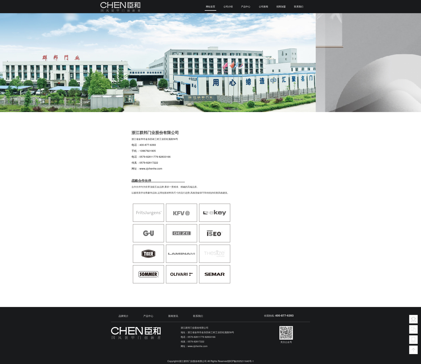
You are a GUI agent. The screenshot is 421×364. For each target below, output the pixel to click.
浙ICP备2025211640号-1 (241, 361)
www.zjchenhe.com (150, 168)
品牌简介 (123, 316)
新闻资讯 (173, 316)
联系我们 (198, 316)
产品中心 (148, 316)
